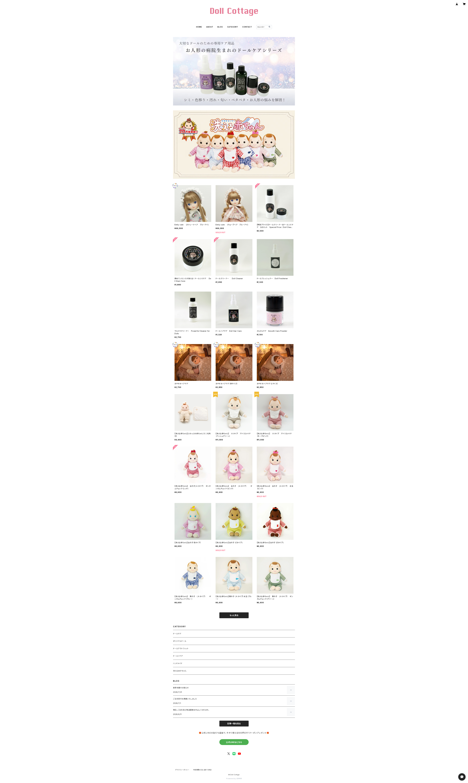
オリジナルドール (179, 641)
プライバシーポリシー (182, 770)
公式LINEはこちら (234, 742)
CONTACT (247, 27)
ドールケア (177, 634)
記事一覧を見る (234, 723)
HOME (199, 27)
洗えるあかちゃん (179, 671)
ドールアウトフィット (181, 648)
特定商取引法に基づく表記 (202, 770)
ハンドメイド (177, 663)
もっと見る (234, 615)
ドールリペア (178, 656)
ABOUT (209, 27)
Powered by (231, 778)
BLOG (220, 27)
